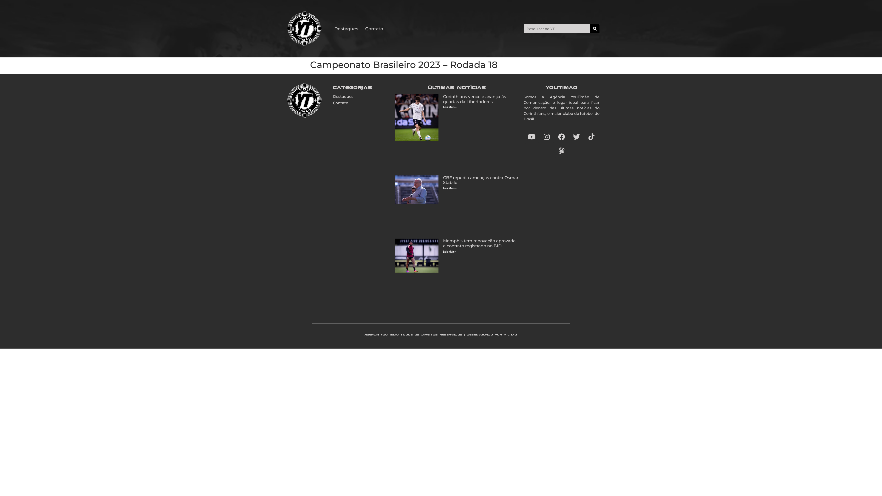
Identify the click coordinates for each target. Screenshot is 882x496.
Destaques (346, 28)
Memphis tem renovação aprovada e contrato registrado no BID (479, 243)
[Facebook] (561, 137)
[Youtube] (532, 137)
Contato (374, 28)
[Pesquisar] (594, 28)
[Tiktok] (591, 137)
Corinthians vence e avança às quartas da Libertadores (474, 99)
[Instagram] (547, 137)
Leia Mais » (450, 107)
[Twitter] (576, 137)
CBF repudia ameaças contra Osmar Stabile (480, 180)
